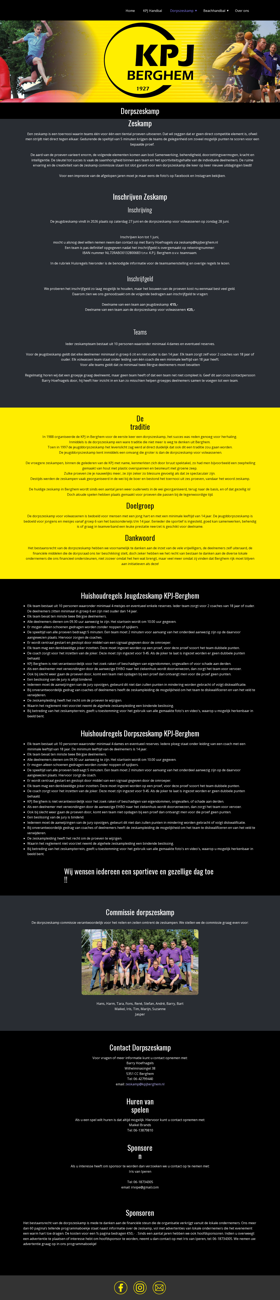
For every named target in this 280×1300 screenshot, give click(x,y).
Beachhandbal (214, 10)
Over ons (242, 10)
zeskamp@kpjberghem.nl (144, 1084)
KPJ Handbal (152, 10)
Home (130, 10)
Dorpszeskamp (181, 10)
